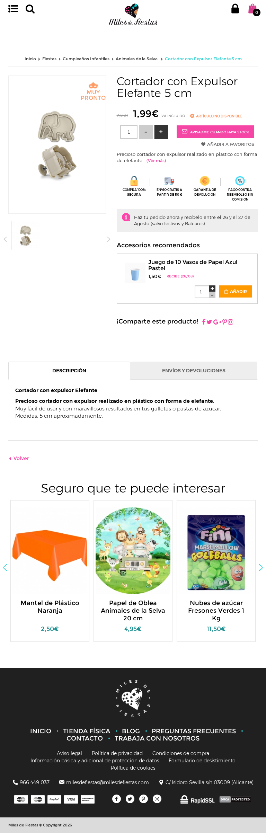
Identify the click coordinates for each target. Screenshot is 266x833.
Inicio (40, 731)
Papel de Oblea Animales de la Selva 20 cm (133, 610)
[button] (161, 132)
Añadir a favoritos (230, 144)
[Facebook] (203, 322)
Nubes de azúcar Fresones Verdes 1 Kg (216, 610)
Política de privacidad (117, 753)
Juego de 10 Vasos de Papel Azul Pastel (192, 265)
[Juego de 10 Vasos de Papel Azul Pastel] (135, 268)
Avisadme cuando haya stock (219, 132)
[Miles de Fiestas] (133, 14)
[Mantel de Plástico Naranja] (55, 550)
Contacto (84, 738)
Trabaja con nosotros (157, 738)
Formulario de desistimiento (202, 760)
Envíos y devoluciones (193, 370)
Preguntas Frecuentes (194, 731)
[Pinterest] (224, 322)
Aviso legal (69, 753)
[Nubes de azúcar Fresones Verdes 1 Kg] (222, 550)
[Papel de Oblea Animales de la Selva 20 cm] (139, 550)
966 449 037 (35, 782)
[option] (49, 574)
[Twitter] (130, 799)
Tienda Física (86, 731)
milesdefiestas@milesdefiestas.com (107, 782)
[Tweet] (209, 322)
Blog (131, 731)
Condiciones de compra (180, 753)
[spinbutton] (129, 132)
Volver (21, 458)
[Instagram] (230, 322)
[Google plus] (217, 322)
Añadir (238, 291)
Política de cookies (133, 768)
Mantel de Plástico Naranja (49, 606)
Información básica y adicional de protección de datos (94, 760)
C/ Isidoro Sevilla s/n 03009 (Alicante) (210, 782)
